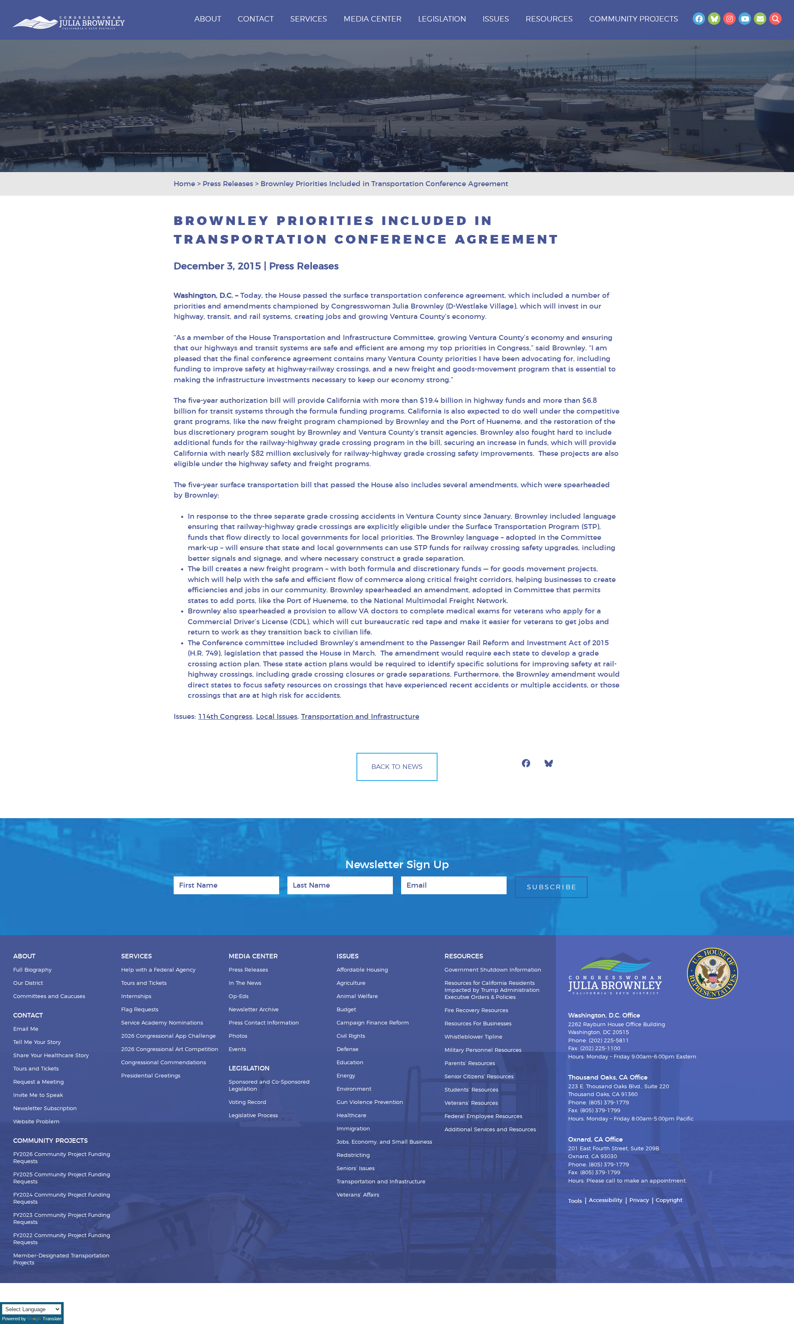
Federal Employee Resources (483, 1116)
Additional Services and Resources (490, 1129)
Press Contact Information (264, 1023)
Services (308, 19)
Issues (496, 19)
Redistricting (353, 1155)
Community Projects (633, 19)
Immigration (353, 1129)
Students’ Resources (471, 1090)
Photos (238, 1036)
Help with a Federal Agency (158, 970)
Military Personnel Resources (483, 1050)
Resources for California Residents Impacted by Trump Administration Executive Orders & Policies (492, 990)
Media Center (373, 19)
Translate (52, 1318)
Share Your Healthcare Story (51, 1055)
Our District (28, 983)
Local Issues (276, 716)
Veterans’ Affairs (358, 1195)
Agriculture (351, 983)
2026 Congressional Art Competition (169, 1049)
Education (350, 1062)
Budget (346, 1010)
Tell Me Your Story (37, 1042)
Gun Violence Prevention (370, 1102)
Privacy (639, 1200)
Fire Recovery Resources (476, 1010)
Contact (256, 19)
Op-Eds (239, 996)
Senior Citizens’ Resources (479, 1077)
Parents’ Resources (470, 1063)
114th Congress (225, 716)
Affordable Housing (362, 970)
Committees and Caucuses (49, 996)
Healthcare (351, 1115)
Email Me (25, 1029)
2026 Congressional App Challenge (168, 1036)
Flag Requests (139, 1010)
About (207, 19)
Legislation (442, 19)
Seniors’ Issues (356, 1168)
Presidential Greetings (150, 1076)
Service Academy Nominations (162, 1023)
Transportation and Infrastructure (360, 716)
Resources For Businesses (478, 1024)
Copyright (669, 1200)
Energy (346, 1076)
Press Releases (248, 970)
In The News (245, 983)
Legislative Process (253, 1115)
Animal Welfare (357, 996)
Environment (354, 1089)
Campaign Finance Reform (373, 1023)
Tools (575, 1201)
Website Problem (36, 1122)
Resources (549, 19)
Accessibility (605, 1200)
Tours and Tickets (36, 1069)
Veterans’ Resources (471, 1103)
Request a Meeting (38, 1082)
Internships (136, 996)
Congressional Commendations (163, 1062)
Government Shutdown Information (493, 970)
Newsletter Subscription (45, 1108)
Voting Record (247, 1102)
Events (237, 1049)
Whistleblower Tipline (473, 1037)
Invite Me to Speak (38, 1095)
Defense (348, 1049)
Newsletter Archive (254, 1010)
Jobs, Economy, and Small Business (384, 1142)
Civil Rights (351, 1036)
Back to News (397, 767)
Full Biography (32, 970)
